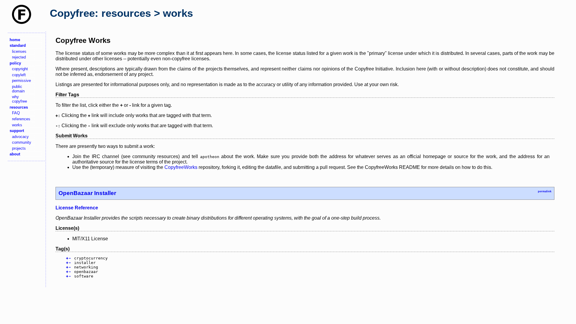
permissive (21, 80)
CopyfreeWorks (180, 167)
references (21, 119)
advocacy (20, 136)
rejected (19, 57)
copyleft (19, 75)
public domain (18, 88)
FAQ (16, 113)
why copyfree (19, 99)
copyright (20, 69)
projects (19, 148)
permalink (544, 191)
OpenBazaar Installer (87, 193)
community (21, 142)
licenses (19, 51)
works (17, 125)
